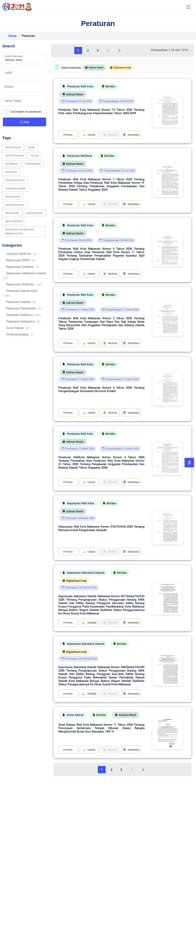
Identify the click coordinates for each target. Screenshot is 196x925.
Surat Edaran (17, 328)
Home (12, 36)
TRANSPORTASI (15, 180)
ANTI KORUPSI (14, 221)
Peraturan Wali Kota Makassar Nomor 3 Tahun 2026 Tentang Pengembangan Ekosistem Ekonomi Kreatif (101, 389)
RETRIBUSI (11, 164)
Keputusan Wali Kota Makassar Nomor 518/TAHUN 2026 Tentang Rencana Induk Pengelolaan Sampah (101, 528)
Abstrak (112, 273)
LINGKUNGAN (34, 213)
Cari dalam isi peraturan (26, 111)
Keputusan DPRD (20, 260)
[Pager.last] (119, 50)
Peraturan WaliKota (23, 315)
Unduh (91, 134)
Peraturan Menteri (21, 302)
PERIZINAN (12, 213)
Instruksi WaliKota (21, 254)
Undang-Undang (19, 334)
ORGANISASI (13, 147)
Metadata (133, 134)
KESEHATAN (12, 196)
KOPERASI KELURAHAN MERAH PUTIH (19, 231)
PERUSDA (11, 172)
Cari (26, 122)
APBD (31, 147)
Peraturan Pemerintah (23, 308)
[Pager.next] (108, 50)
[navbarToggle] (188, 7)
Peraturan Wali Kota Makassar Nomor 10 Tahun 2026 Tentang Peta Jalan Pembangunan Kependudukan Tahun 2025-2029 (101, 111)
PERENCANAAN (14, 205)
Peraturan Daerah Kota (20, 293)
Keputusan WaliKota (24, 284)
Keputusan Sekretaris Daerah (24, 275)
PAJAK (35, 155)
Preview (68, 134)
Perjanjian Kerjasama (23, 321)
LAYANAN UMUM (15, 188)
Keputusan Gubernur (22, 267)
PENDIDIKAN (33, 164)
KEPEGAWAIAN (14, 155)
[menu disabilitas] (189, 462)
